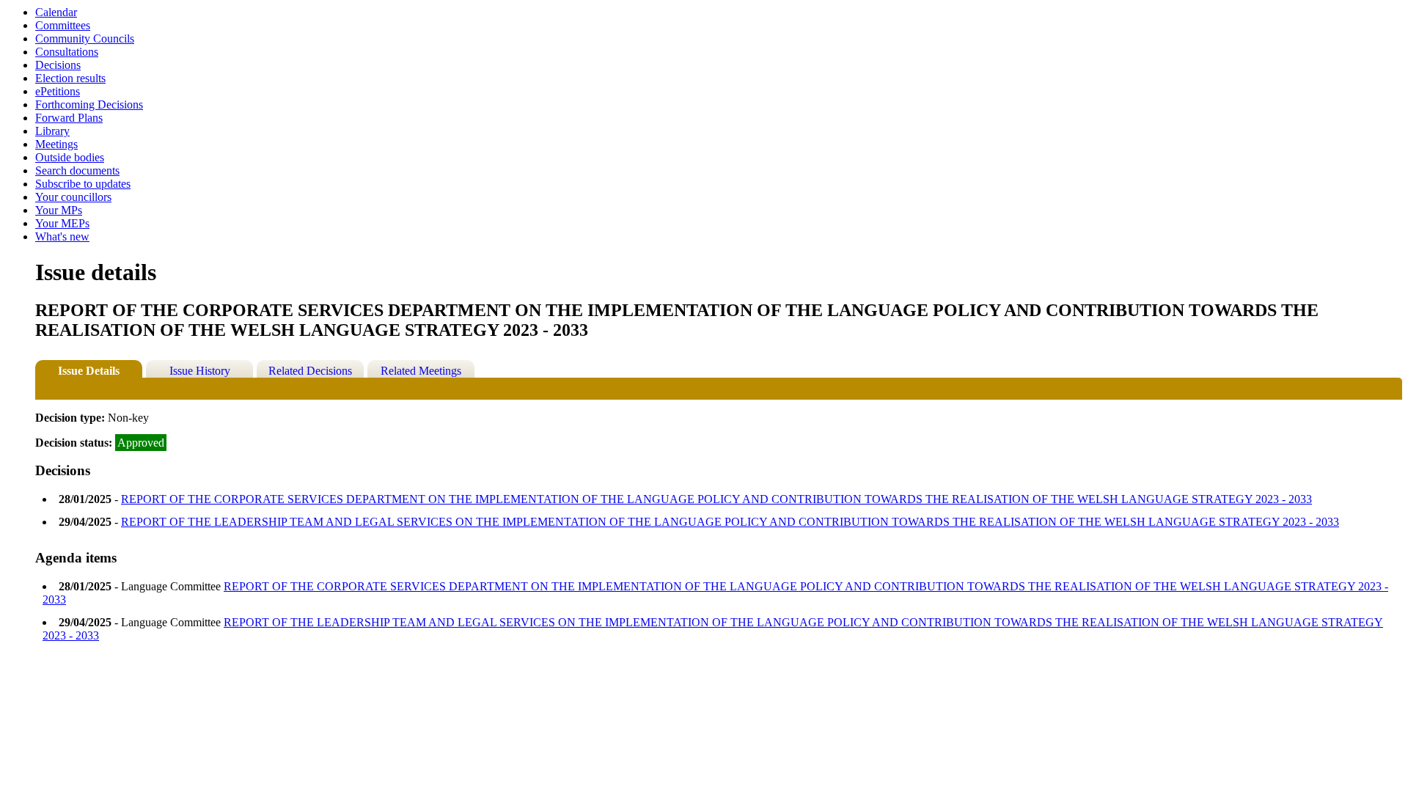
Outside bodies (69, 157)
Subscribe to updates (83, 183)
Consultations (66, 51)
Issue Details (89, 370)
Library (52, 131)
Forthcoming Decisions (89, 104)
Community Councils (84, 38)
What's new (62, 236)
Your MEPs (62, 223)
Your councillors (73, 197)
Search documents (77, 170)
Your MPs (58, 210)
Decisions (58, 65)
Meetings (56, 144)
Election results (70, 78)
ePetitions (57, 91)
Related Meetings (421, 370)
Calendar (56, 12)
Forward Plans (69, 117)
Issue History (199, 370)
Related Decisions (310, 370)
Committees (62, 25)
